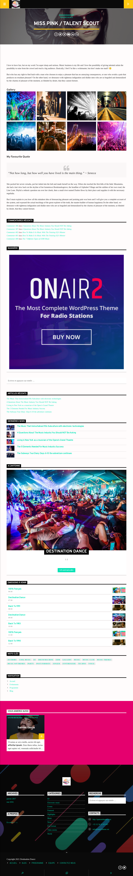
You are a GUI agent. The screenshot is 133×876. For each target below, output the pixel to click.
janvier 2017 (11, 799)
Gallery (67, 660)
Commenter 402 (12, 232)
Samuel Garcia (26, 727)
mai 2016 (10, 802)
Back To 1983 (14, 623)
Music (49, 818)
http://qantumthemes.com (102, 819)
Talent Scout (66, 17)
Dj (35, 660)
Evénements (14, 685)
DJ (48, 799)
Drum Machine (45, 660)
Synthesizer (69, 664)
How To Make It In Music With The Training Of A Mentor (43, 232)
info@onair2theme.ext (101, 829)
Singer (56, 664)
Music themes (104, 660)
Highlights (51, 814)
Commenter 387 (12, 229)
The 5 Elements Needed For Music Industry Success (26, 409)
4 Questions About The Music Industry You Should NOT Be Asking (46, 226)
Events (49, 807)
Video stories (52, 830)
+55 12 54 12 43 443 (100, 824)
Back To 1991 (14, 606)
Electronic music (53, 803)
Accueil (12, 681)
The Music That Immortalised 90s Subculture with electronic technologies (34, 399)
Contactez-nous (67, 863)
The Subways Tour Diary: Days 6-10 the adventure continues (29, 412)
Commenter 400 (12, 239)
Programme (14, 688)
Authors (12, 660)
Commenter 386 (12, 226)
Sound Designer (15, 718)
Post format (51, 826)
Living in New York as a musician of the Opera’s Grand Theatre (30, 405)
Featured (50, 810)
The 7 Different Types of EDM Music (35, 239)
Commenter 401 (12, 236)
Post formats (43, 664)
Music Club (88, 660)
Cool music (25, 660)
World (49, 834)
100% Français (14, 589)
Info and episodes (66, 570)
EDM (58, 660)
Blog (11, 691)
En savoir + (11, 822)
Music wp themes (16, 664)
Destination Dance (16, 597)
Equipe (51, 863)
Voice (91, 664)
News (49, 822)
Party (31, 664)
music (77, 660)
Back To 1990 (14, 641)
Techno (82, 664)
